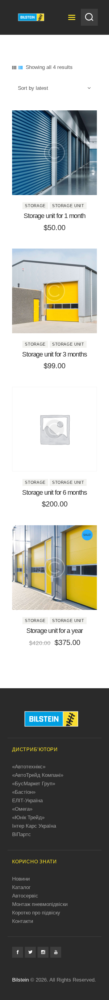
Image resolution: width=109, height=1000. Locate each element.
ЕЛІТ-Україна (27, 800)
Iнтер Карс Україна (34, 826)
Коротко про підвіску (36, 913)
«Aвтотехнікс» (28, 767)
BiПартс (21, 834)
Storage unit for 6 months (54, 492)
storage (35, 206)
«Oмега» (22, 809)
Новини (21, 879)
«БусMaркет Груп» (33, 784)
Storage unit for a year (54, 630)
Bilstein (20, 980)
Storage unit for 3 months (54, 354)
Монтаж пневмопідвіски (40, 904)
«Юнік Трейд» (28, 817)
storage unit (68, 206)
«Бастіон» (23, 792)
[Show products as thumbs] (14, 67)
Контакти (22, 921)
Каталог (21, 887)
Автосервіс (25, 896)
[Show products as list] (20, 67)
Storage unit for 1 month (54, 216)
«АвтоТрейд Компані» (37, 775)
